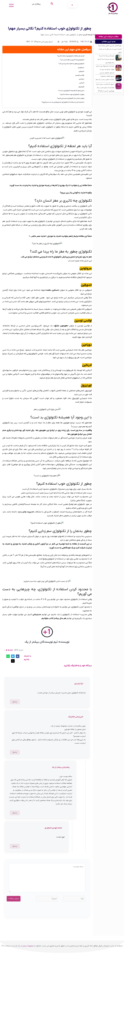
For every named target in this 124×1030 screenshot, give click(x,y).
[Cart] (72, 4)
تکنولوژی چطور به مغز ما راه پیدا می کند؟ (71, 64)
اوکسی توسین (79, 75)
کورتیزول (81, 87)
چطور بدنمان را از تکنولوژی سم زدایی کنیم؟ (70, 98)
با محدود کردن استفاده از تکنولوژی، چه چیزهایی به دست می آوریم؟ (63, 102)
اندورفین (81, 71)
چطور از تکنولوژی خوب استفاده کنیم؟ (72, 94)
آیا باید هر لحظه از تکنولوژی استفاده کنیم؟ (70, 56)
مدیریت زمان (28, 512)
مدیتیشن (36, 614)
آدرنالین (81, 83)
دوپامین (81, 79)
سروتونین (81, 67)
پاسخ (15, 702)
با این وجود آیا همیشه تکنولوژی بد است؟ (71, 91)
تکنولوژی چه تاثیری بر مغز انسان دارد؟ (72, 60)
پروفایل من (36, 4)
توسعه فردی (88, 34)
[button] (17, 656)
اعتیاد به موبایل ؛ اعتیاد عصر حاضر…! (45, 236)
